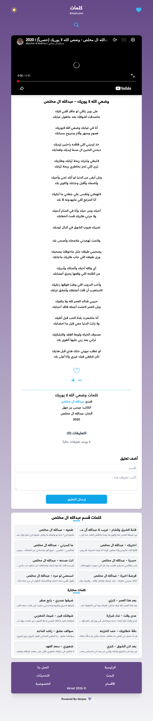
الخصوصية (43, 684)
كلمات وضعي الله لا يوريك (76, 395)
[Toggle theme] (14, 10)
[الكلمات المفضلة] (139, 9)
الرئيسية (110, 667)
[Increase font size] (73, 380)
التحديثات (43, 675)
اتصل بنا (43, 667)
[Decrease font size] (80, 380)
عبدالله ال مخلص (72, 401)
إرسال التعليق (77, 499)
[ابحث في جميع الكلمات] (76, 25)
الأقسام (110, 684)
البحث (110, 675)
